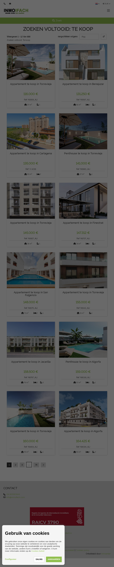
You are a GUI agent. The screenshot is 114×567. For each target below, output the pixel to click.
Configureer (10, 559)
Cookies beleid (37, 551)
